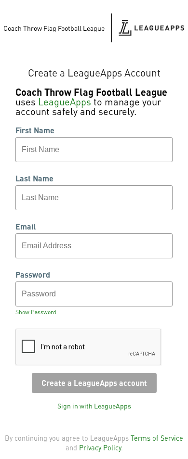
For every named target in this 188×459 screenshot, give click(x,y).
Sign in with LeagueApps (94, 405)
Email (25, 226)
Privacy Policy (100, 447)
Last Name (34, 178)
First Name (34, 130)
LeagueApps (64, 101)
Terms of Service (157, 438)
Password (32, 275)
